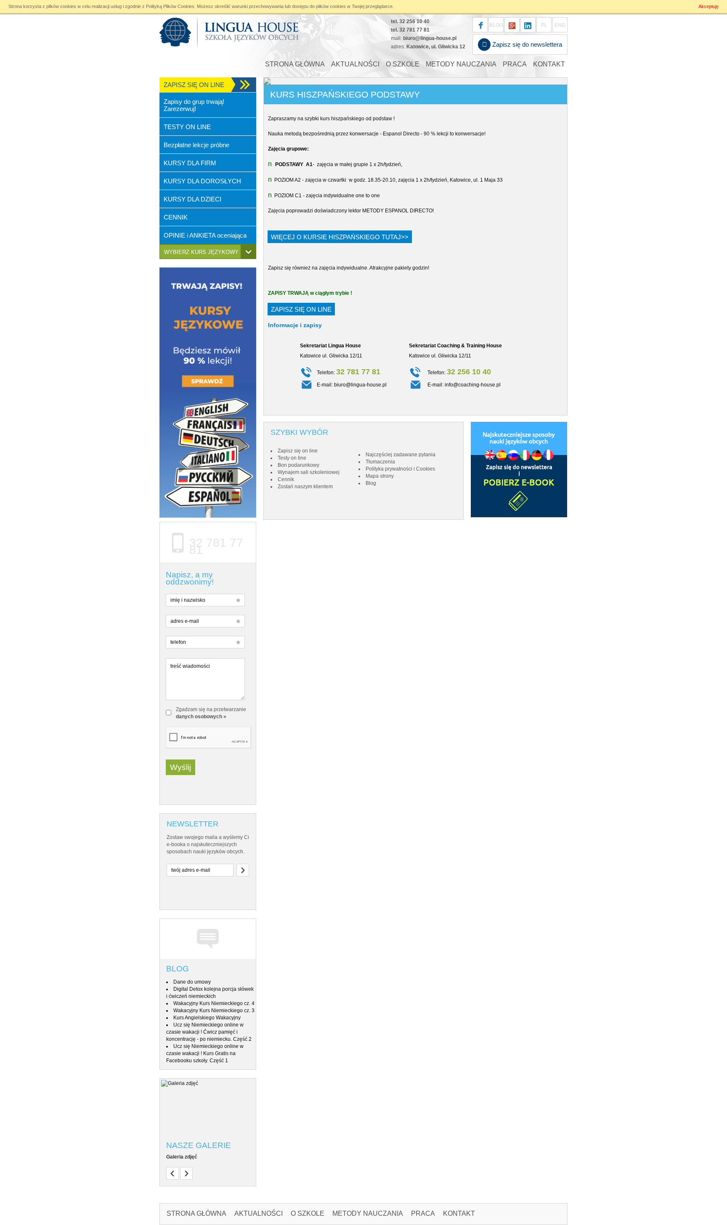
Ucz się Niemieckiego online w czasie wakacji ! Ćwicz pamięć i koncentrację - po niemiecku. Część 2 (209, 1032)
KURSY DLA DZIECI (192, 199)
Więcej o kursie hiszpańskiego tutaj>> (340, 237)
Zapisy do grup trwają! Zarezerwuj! (194, 105)
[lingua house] (512, 24)
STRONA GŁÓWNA (295, 64)
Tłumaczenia (380, 462)
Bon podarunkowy (298, 465)
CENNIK (176, 217)
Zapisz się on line (301, 309)
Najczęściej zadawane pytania (400, 455)
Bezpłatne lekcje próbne (196, 144)
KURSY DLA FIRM (190, 163)
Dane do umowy (192, 982)
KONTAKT (549, 64)
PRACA (515, 64)
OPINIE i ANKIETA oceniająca (205, 235)
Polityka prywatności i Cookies (400, 469)
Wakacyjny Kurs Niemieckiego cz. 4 (214, 1003)
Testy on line (292, 458)
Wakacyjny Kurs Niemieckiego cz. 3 (214, 1010)
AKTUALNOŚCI (355, 64)
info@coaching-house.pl (473, 385)
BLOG (496, 25)
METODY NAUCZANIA (461, 64)
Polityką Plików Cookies (170, 6)
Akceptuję (708, 6)
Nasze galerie (198, 1145)
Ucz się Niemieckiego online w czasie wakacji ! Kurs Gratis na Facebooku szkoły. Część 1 (205, 1053)
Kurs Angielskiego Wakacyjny (207, 1018)
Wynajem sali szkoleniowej (309, 472)
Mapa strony (380, 476)
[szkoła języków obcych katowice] (229, 32)
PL (544, 25)
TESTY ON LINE (187, 126)
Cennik (286, 479)
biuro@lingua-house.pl (429, 38)
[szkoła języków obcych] (528, 24)
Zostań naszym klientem (305, 486)
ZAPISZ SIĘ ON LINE (194, 84)
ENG (560, 25)
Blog (177, 968)
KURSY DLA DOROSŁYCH (202, 181)
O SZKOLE (402, 64)
